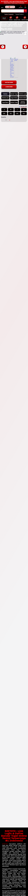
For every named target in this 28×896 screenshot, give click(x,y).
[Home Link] (10, 7)
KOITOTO (5, 844)
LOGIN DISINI (8, 86)
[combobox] (12, 10)
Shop (2, 7)
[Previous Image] (2, 47)
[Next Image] (25, 47)
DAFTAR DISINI (9, 82)
